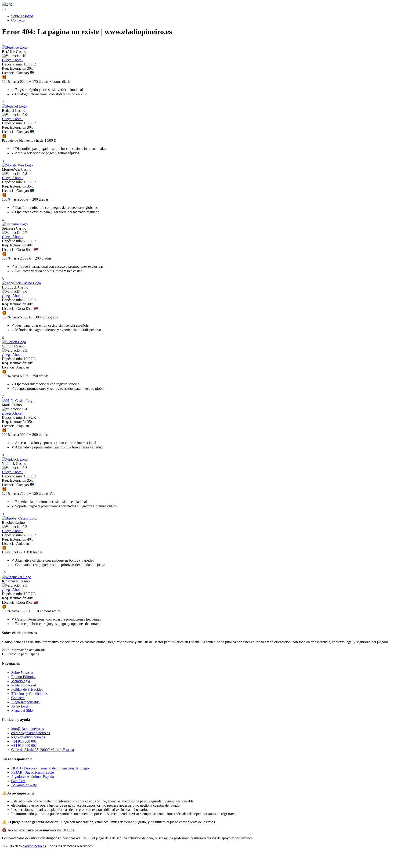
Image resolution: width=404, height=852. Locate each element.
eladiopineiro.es (34, 846)
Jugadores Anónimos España (32, 777)
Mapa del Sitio (22, 710)
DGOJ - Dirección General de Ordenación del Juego (50, 768)
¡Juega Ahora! (12, 60)
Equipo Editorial (23, 677)
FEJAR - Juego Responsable (32, 772)
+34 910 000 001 (24, 741)
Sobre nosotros (22, 16)
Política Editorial (23, 685)
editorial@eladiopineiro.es (30, 733)
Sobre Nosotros (22, 673)
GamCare (18, 781)
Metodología (20, 681)
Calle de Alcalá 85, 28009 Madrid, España (42, 750)
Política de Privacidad (27, 689)
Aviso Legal (20, 706)
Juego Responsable (25, 702)
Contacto (18, 20)
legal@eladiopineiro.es (28, 737)
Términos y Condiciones (29, 694)
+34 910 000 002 (24, 745)
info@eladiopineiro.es (27, 729)
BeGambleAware (24, 785)
